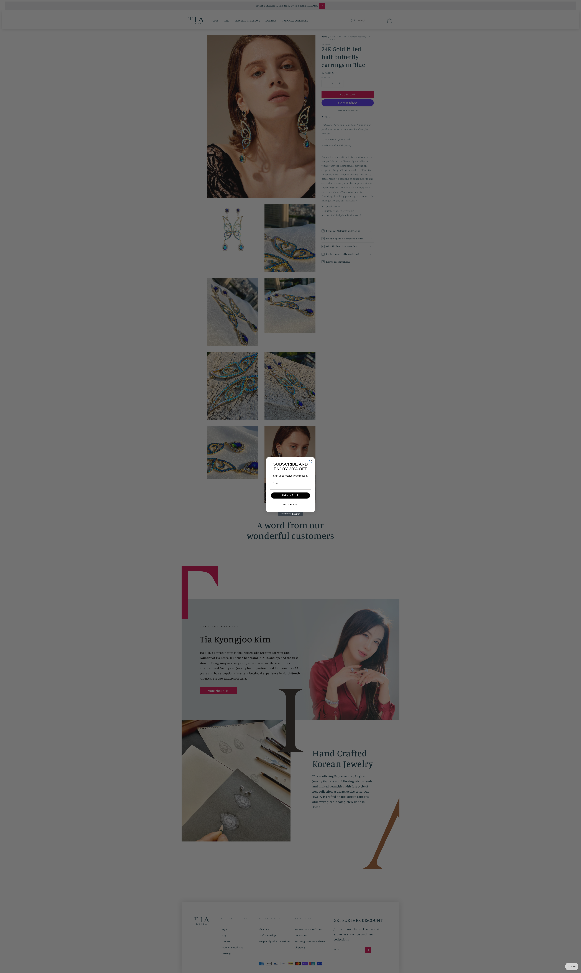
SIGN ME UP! (290, 495)
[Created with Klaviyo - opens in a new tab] (290, 514)
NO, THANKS (290, 505)
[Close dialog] (311, 460)
